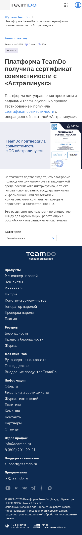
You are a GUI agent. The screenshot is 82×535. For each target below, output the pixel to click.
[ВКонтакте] (24, 488)
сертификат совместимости (29, 111)
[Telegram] (33, 488)
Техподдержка (17, 365)
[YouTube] (8, 488)
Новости (11, 50)
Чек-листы (14, 281)
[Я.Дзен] (41, 488)
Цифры (11, 294)
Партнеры (13, 422)
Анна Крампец (16, 38)
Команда (12, 410)
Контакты (13, 416)
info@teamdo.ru (18, 443)
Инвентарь (14, 288)
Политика (13, 404)
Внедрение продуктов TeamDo (31, 371)
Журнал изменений (21, 398)
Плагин (11, 318)
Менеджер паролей (21, 275)
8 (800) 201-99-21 (20, 449)
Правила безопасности (24, 339)
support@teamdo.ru (21, 463)
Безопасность (16, 333)
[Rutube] (16, 488)
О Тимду (12, 429)
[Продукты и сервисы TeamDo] (66, 5)
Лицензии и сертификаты (27, 392)
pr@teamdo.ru (16, 478)
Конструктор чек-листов (25, 300)
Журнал (11, 345)
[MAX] (50, 488)
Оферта (11, 386)
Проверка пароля (19, 312)
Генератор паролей (21, 306)
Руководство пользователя (28, 359)
